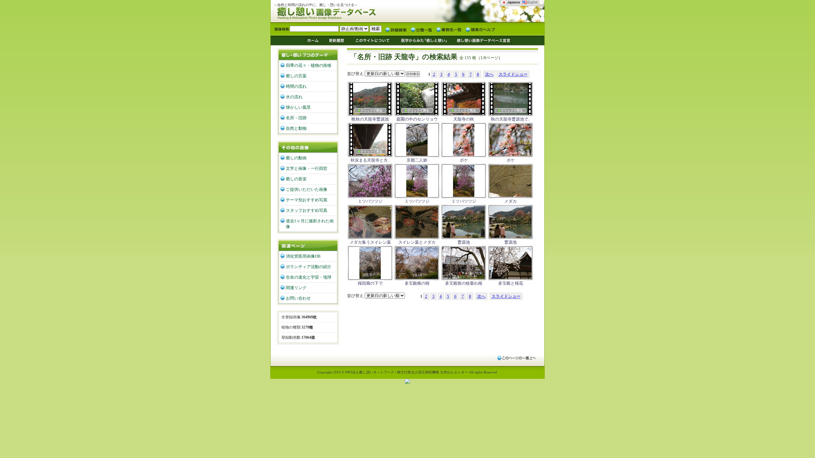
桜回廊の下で (370, 283)
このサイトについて (373, 40)
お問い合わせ (298, 298)
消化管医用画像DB (303, 256)
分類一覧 (421, 29)
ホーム (312, 40)
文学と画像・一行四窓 (306, 168)
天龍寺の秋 (463, 119)
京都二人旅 (417, 160)
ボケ (464, 160)
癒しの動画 (296, 158)
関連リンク (296, 287)
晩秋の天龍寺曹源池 (370, 119)
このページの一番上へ (516, 358)
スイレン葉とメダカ (417, 242)
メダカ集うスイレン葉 (370, 242)
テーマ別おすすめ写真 (306, 200)
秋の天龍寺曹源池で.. (510, 119)
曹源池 (463, 242)
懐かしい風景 (298, 107)
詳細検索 (396, 29)
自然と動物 (296, 128)
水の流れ (294, 96)
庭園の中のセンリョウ (417, 119)
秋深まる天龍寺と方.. (370, 160)
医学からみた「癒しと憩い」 (423, 40)
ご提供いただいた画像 (306, 189)
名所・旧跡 (296, 117)
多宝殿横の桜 (417, 283)
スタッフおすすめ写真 (306, 210)
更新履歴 (336, 40)
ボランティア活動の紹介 (308, 266)
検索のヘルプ (480, 29)
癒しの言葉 (296, 75)
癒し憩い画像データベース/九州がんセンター (342, 12)
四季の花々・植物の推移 (308, 65)
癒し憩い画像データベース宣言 (482, 40)
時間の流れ (296, 86)
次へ (489, 74)
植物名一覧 (449, 29)
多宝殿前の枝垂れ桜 (463, 283)
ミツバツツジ (370, 201)
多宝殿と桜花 (510, 283)
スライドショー (513, 74)
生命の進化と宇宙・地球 (308, 277)
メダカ (510, 201)
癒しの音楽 (296, 179)
